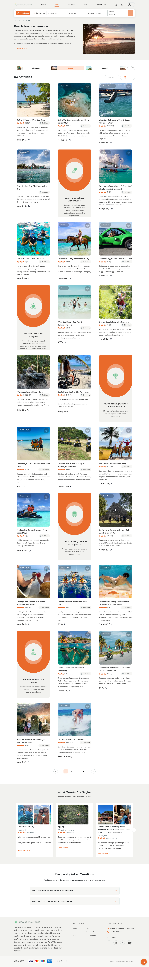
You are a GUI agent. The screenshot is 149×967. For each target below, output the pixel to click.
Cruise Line (52, 13)
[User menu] (131, 5)
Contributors (91, 935)
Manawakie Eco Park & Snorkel (30, 258)
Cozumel (106, 152)
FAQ (87, 928)
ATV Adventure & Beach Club (30, 392)
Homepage (17, 20)
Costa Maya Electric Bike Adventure (73, 392)
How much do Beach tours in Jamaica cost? (52, 901)
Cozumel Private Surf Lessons (71, 739)
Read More (22, 48)
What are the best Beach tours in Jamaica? (52, 890)
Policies (111, 961)
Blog (74, 935)
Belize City (65, 86)
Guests (111, 12)
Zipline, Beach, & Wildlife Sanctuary (114, 322)
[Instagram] (115, 942)
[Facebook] (109, 942)
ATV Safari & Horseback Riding (112, 463)
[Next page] (93, 771)
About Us (76, 932)
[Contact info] (105, 4)
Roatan (22, 86)
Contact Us (90, 932)
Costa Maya (24, 358)
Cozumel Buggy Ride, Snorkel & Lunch (115, 258)
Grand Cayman (108, 86)
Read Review (23, 850)
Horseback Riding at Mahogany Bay (73, 258)
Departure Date (94, 13)
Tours (23, 20)
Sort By (111, 77)
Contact (99, 4)
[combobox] (57, 15)
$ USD (61, 961)
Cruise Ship (72, 13)
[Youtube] (129, 942)
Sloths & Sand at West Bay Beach (31, 120)
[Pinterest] (122, 942)
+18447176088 (116, 932)
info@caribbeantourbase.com (122, 928)
